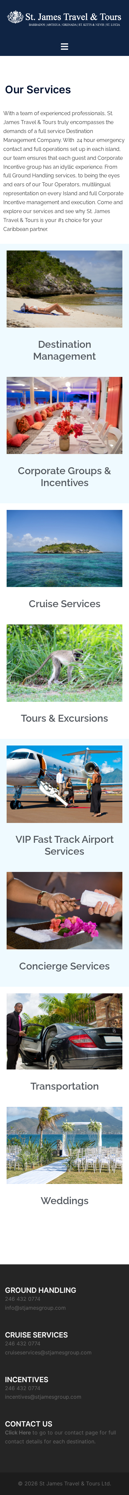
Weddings (65, 1200)
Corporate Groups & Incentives (64, 476)
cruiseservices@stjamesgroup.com (48, 1352)
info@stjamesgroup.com (35, 1307)
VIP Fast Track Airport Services (65, 845)
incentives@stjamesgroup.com (43, 1396)
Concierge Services (64, 966)
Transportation (64, 1086)
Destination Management (64, 350)
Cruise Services (65, 604)
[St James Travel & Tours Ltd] (64, 20)
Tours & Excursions (64, 718)
